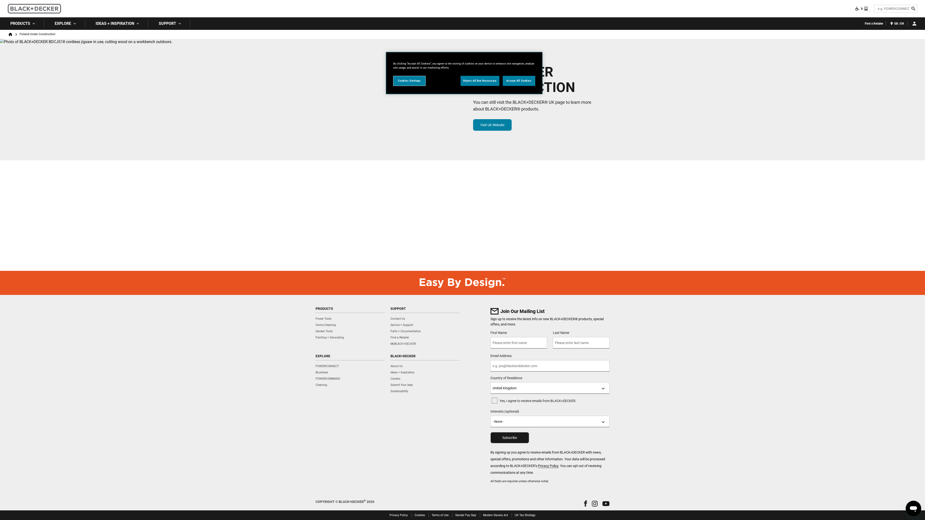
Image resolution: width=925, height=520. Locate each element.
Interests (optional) (504, 411)
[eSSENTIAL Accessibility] (861, 8)
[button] (585, 503)
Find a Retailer (874, 23)
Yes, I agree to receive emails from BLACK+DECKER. (538, 401)
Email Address (501, 356)
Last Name (561, 333)
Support (167, 23)
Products (20, 23)
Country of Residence (506, 378)
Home (10, 34)
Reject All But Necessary (480, 80)
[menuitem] (22, 23)
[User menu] (914, 23)
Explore (63, 23)
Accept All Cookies (518, 80)
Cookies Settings (409, 80)
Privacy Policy (548, 466)
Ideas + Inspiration (115, 23)
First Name (498, 333)
